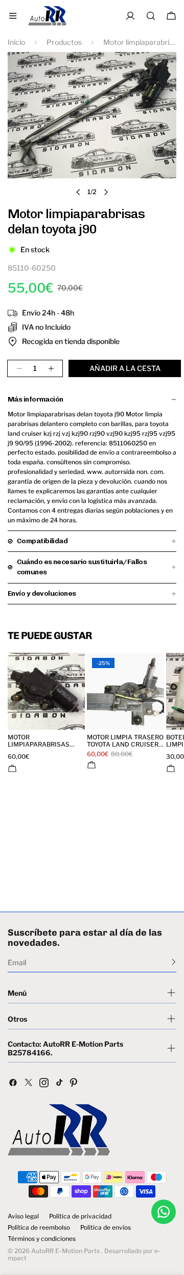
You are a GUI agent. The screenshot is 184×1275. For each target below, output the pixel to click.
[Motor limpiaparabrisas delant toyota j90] (46, 691)
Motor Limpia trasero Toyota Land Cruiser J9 (125, 741)
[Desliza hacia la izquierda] (78, 192)
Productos (64, 42)
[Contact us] (163, 1212)
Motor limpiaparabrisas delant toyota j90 (39, 741)
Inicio (16, 42)
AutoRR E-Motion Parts (65, 1251)
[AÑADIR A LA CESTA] (12, 768)
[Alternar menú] (13, 16)
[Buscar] (151, 16)
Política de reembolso (39, 1227)
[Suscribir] (173, 961)
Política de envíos (105, 1227)
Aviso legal (23, 1216)
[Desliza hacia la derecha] (106, 192)
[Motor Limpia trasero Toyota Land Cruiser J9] (125, 691)
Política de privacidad (80, 1216)
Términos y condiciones (42, 1238)
